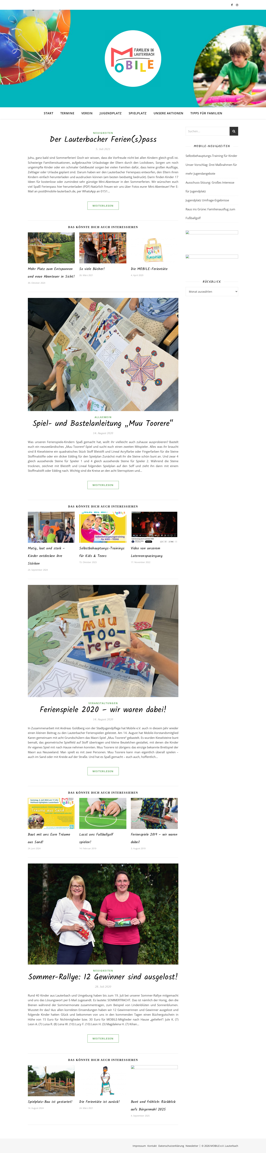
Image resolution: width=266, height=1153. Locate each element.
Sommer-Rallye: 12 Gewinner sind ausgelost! (103, 977)
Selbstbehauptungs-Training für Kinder (211, 156)
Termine (67, 113)
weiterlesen (103, 205)
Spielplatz (138, 113)
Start (48, 113)
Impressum (139, 1146)
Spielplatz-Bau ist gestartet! (50, 1102)
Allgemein (103, 417)
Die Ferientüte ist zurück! (99, 1102)
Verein (87, 113)
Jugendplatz (111, 113)
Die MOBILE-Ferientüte (149, 269)
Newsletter (192, 1146)
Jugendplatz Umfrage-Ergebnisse (207, 200)
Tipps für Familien (206, 113)
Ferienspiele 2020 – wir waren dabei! (103, 710)
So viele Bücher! (92, 269)
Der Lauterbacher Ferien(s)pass (103, 140)
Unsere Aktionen (168, 113)
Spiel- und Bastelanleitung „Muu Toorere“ (103, 424)
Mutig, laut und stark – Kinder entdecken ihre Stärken (46, 556)
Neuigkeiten (103, 133)
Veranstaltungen (103, 703)
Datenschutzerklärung (171, 1146)
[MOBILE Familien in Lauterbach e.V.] (133, 58)
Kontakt (152, 1146)
